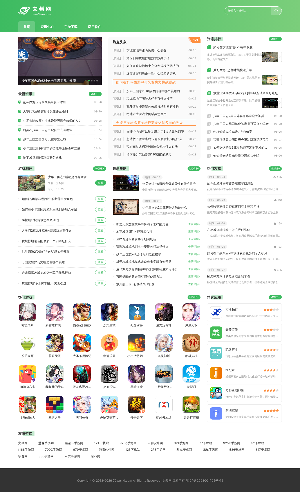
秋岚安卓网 (184, 449)
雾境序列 (27, 325)
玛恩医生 (232, 349)
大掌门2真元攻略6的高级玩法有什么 (47, 230)
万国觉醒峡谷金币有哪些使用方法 (139, 276)
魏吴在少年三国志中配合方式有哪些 (47, 130)
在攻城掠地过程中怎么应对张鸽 (228, 230)
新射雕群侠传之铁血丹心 (54, 325)
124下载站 (101, 443)
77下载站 (205, 443)
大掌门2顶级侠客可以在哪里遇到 (45, 111)
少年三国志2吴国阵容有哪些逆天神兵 (238, 116)
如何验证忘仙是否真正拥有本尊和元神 (233, 206)
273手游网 (158, 449)
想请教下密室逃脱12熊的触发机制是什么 (154, 139)
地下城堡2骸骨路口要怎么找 (42, 157)
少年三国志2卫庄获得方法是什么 (164, 207)
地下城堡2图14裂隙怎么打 (134, 231)
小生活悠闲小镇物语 (136, 356)
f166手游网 (26, 449)
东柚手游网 (210, 449)
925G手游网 (231, 443)
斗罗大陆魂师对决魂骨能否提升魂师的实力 (52, 121)
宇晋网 (22, 456)
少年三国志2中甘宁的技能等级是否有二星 (51, 148)
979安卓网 (80, 449)
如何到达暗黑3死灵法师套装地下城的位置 (242, 147)
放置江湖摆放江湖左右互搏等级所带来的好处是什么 (247, 93)
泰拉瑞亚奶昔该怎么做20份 (40, 220)
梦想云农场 (164, 417)
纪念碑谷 (136, 325)
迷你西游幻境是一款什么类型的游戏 (151, 73)
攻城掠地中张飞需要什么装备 (146, 50)
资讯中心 (47, 27)
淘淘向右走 (27, 387)
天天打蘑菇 (191, 417)
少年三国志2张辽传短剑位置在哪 (138, 254)
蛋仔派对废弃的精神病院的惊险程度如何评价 (147, 269)
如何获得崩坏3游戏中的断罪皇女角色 (47, 199)
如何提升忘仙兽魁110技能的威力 (149, 154)
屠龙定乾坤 (164, 325)
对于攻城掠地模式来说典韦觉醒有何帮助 (144, 261)
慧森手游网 (46, 443)
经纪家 (230, 370)
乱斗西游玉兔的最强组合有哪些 (44, 102)
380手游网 (46, 456)
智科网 (95, 456)
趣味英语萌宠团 (109, 417)
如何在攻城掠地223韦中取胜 (233, 47)
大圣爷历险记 (82, 356)
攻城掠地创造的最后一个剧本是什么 (46, 241)
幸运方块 (55, 417)
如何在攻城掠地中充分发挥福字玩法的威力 (156, 66)
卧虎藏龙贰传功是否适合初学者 (228, 276)
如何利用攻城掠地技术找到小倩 (148, 58)
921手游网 (181, 443)
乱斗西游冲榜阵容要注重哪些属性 (230, 183)
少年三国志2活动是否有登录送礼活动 (71, 177)
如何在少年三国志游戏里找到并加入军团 (49, 209)
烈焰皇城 (109, 325)
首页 (26, 27)
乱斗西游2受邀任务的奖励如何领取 (46, 251)
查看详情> (194, 224)
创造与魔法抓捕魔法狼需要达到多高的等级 (149, 122)
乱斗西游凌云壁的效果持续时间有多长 (153, 106)
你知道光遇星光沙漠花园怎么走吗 (236, 155)
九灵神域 (164, 356)
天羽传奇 (82, 417)
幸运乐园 (109, 356)
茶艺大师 (27, 356)
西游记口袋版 (82, 325)
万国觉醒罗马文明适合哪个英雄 (43, 262)
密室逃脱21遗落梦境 (82, 387)
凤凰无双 (191, 325)
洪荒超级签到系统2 (164, 387)
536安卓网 (236, 449)
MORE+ (95, 94)
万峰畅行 (232, 309)
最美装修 (232, 329)
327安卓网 (262, 449)
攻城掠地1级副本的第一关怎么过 (44, 283)
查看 (100, 182)
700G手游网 (53, 449)
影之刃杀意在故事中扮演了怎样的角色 (142, 224)
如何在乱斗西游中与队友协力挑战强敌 (146, 82)
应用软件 (94, 27)
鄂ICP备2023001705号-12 (204, 480)
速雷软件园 (106, 449)
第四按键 (232, 410)
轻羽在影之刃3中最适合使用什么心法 (152, 146)
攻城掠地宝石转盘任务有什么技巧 (150, 98)
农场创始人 (27, 417)
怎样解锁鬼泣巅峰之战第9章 (232, 131)
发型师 (191, 387)
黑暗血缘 (136, 387)
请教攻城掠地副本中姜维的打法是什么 (142, 246)
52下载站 (257, 443)
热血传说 (109, 387)
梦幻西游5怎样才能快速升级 (232, 70)
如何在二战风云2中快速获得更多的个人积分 (237, 253)
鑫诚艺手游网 (74, 443)
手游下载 (71, 27)
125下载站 (132, 449)
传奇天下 (136, 417)
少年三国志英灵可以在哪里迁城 (44, 139)
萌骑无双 (55, 356)
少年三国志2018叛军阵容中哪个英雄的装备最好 (157, 91)
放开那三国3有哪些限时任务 (135, 284)
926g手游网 (128, 443)
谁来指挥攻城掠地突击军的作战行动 (46, 272)
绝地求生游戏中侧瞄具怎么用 (146, 114)
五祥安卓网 (155, 443)
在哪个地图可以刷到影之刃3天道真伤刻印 (155, 131)
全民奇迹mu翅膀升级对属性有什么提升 (169, 184)
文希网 (22, 443)
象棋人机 (191, 356)
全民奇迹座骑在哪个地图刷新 (136, 239)
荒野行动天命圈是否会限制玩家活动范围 (241, 139)
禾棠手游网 (72, 456)
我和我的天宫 (54, 387)
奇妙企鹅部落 (235, 390)
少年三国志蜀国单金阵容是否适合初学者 (241, 124)
